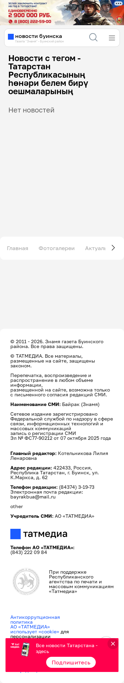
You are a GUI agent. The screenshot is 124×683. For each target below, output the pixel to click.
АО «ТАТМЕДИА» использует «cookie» (34, 629)
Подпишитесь (71, 662)
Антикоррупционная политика (35, 619)
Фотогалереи (57, 248)
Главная (17, 248)
